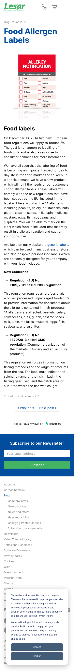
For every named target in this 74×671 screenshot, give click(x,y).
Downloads (11, 533)
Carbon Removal (14, 490)
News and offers (18, 511)
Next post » (48, 408)
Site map (9, 583)
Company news (18, 501)
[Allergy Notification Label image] (37, 84)
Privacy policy (13, 555)
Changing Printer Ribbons (24, 522)
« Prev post (25, 408)
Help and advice (18, 517)
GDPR (7, 566)
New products (17, 506)
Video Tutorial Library (17, 539)
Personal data (13, 577)
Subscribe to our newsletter (25, 528)
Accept (37, 647)
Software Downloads (17, 550)
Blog (7, 495)
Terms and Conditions (18, 544)
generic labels (57, 245)
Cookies (9, 561)
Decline (37, 656)
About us (9, 484)
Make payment (13, 572)
